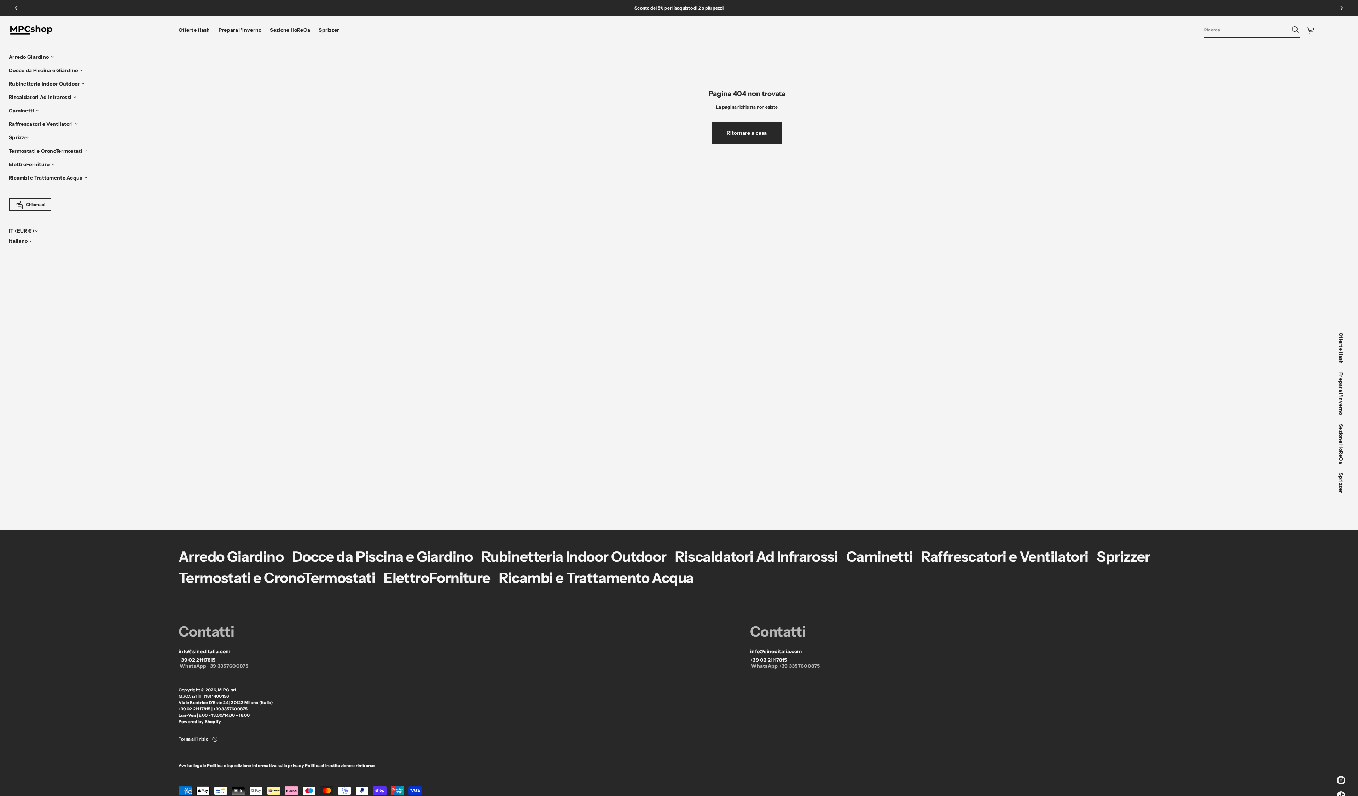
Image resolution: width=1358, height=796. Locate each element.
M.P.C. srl (227, 689)
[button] (1252, 30)
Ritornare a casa (747, 133)
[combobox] (1246, 29)
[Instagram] (1341, 780)
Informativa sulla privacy (278, 765)
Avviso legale (192, 765)
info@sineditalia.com (205, 652)
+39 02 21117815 (197, 660)
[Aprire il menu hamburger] (1341, 30)
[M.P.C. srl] (31, 30)
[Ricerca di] (1295, 29)
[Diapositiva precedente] (16, 8)
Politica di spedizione (229, 765)
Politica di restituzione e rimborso (340, 765)
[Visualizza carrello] (1311, 30)
